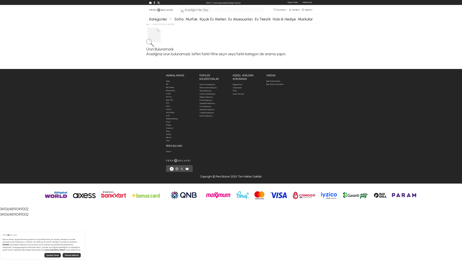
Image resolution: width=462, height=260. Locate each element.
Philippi (168, 125)
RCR (167, 103)
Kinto (168, 116)
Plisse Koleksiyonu (205, 91)
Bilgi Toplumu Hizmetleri (274, 84)
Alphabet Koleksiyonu (206, 110)
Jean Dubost (170, 112)
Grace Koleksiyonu (205, 100)
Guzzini (168, 109)
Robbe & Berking (172, 119)
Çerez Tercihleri (238, 94)
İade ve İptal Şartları (273, 81)
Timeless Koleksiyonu (206, 113)
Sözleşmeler (237, 88)
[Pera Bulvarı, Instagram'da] (177, 168)
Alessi (168, 81)
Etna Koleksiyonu (205, 106)
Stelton (168, 134)
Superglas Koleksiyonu (207, 103)
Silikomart (169, 128)
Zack (168, 141)
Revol (168, 131)
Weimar (168, 137)
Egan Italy (169, 100)
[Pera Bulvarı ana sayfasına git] (178, 160)
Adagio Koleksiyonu (206, 97)
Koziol (168, 122)
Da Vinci (169, 97)
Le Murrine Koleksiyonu (207, 94)
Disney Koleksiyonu (205, 116)
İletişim (168, 151)
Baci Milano (170, 87)
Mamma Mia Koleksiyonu (208, 88)
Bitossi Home (170, 91)
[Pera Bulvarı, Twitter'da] (182, 168)
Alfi (167, 84)
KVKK (235, 91)
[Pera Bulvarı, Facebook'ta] (172, 168)
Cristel (168, 94)
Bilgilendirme (237, 85)
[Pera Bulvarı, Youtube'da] (187, 168)
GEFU (168, 106)
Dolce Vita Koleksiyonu (207, 85)
